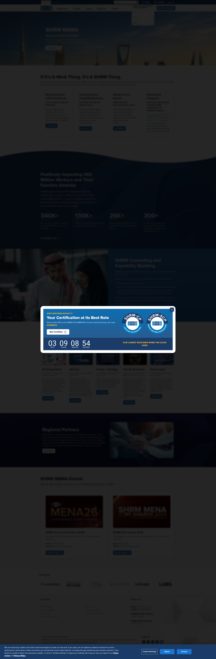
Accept (184, 651)
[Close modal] (172, 310)
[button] (58, 332)
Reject (167, 651)
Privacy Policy (19, 656)
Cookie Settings (149, 651)
